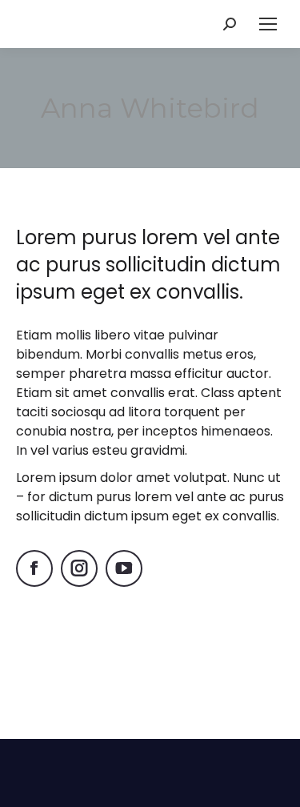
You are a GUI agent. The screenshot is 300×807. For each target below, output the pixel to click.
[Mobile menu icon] (268, 24)
